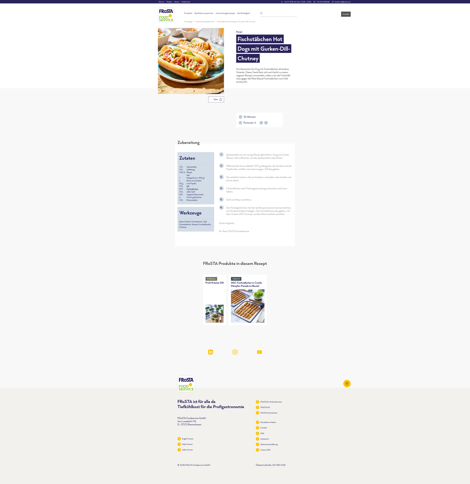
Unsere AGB (265, 450)
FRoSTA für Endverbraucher (271, 402)
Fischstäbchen (192, 189)
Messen (176, 2)
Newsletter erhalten (268, 422)
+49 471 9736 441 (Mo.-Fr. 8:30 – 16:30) (297, 2)
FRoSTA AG (265, 407)
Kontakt (346, 14)
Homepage (188, 21)
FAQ (262, 433)
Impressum (264, 439)
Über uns (161, 2)
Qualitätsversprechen (204, 13)
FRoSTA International (268, 413)
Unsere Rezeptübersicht (204, 21)
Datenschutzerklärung (269, 444)
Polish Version (187, 444)
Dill (188, 186)
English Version (188, 438)
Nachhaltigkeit (243, 13)
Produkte (188, 13)
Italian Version (187, 449)
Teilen (215, 99)
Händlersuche (186, 2)
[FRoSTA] (166, 15)
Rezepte (169, 2)
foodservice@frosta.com (343, 2)
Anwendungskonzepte (225, 13)
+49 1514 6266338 (322, 2)
